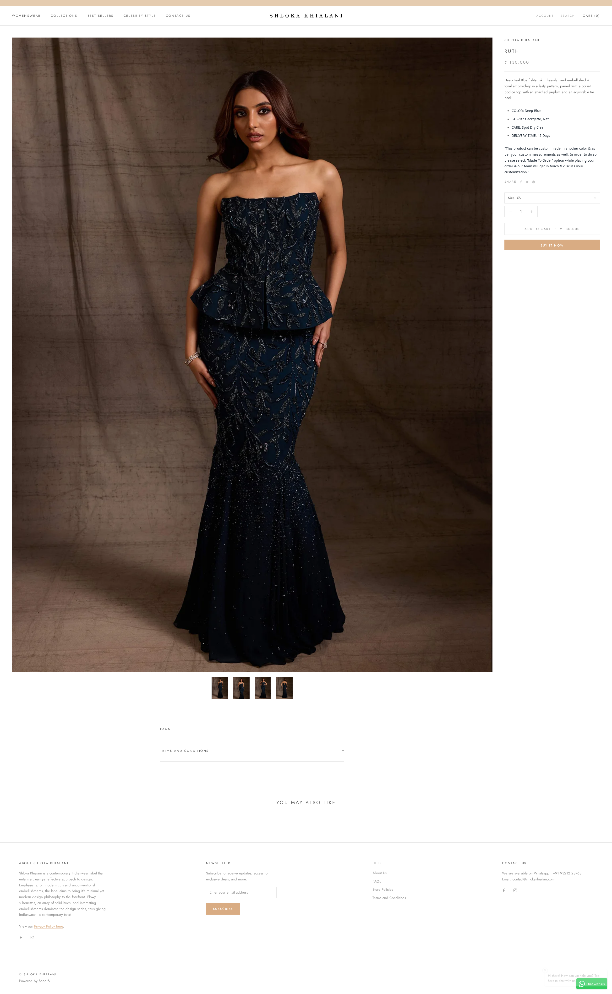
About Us (379, 873)
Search (568, 16)
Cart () (591, 15)
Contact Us (178, 15)
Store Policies (382, 889)
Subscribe (223, 908)
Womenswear (26, 15)
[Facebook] (520, 182)
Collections (64, 15)
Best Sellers (100, 15)
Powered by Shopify (34, 980)
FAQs (165, 729)
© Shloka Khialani (37, 974)
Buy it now (552, 245)
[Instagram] (32, 937)
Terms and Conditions (184, 750)
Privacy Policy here (48, 926)
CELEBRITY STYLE (140, 15)
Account (545, 16)
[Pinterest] (533, 182)
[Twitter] (527, 182)
